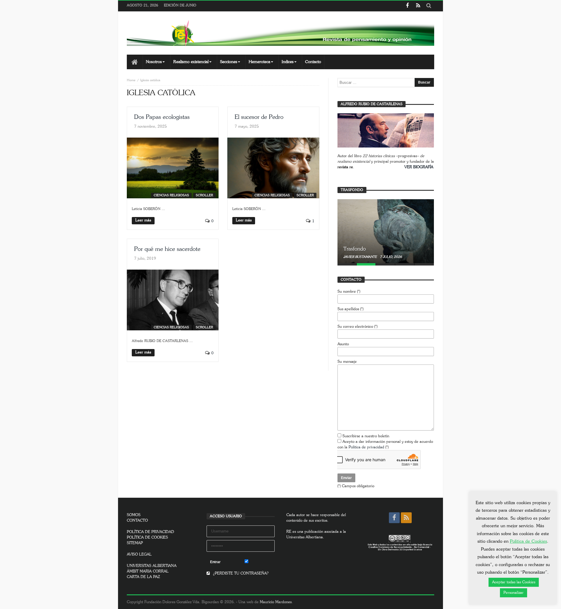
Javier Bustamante (360, 256)
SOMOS (134, 515)
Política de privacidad (366, 447)
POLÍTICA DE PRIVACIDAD (150, 532)
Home (131, 80)
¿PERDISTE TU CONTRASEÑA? (240, 573)
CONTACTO (137, 521)
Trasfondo (354, 249)
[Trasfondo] (385, 231)
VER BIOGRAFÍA (418, 167)
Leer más (143, 220)
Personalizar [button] (513, 593)
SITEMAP (135, 543)
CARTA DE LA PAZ (143, 577)
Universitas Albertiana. (305, 537)
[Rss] (418, 6)
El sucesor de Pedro (259, 117)
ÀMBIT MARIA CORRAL (148, 571)
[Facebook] (407, 6)
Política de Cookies (528, 541)
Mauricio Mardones (276, 602)
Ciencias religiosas (171, 195)
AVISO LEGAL (139, 554)
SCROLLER (204, 195)
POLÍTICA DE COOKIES (147, 537)
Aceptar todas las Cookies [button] (513, 582)
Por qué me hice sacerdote (167, 249)
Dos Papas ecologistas (162, 117)
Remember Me (261, 562)
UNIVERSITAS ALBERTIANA (151, 566)
